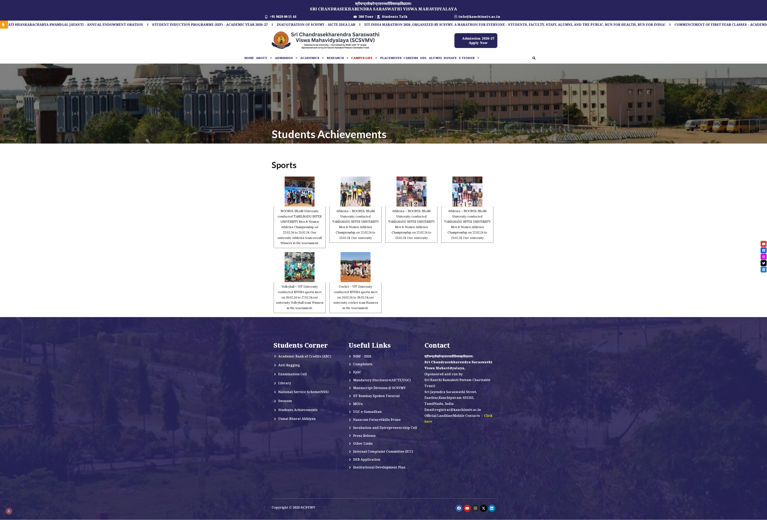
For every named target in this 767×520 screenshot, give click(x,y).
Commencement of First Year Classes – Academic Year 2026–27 (650, 24)
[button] (264, 58)
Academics (309, 58)
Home (249, 58)
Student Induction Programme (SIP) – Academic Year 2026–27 (127, 24)
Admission (284, 58)
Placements (390, 58)
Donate (450, 58)
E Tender (467, 58)
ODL (423, 58)
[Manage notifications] (9, 511)
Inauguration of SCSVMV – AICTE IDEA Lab (233, 24)
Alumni (435, 58)
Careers (410, 58)
